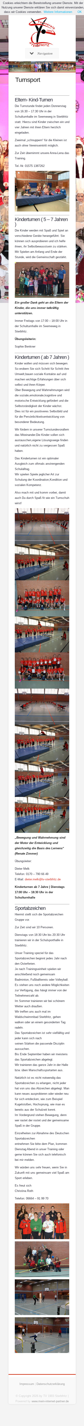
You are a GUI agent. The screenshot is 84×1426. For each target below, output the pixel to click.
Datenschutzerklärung (51, 1384)
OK (80, 12)
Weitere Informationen (58, 12)
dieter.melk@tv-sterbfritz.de (43, 879)
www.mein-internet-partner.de (50, 1401)
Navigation (45, 53)
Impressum (26, 1384)
